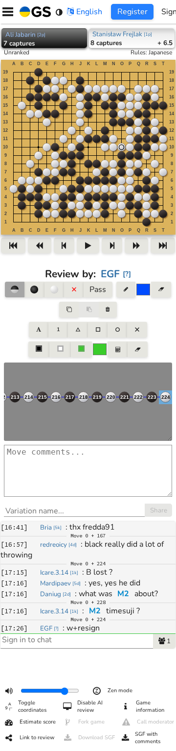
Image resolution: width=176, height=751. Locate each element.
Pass (97, 289)
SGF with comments (147, 737)
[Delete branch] (108, 309)
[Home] (33, 12)
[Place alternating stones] (14, 289)
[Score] (117, 349)
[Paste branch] (88, 309)
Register (132, 11)
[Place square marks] (98, 330)
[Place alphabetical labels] (38, 330)
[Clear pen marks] (161, 289)
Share (158, 510)
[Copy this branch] (69, 309)
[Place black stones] (34, 289)
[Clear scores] (138, 349)
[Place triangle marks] (78, 330)
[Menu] (8, 12)
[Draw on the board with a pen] (125, 289)
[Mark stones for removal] (74, 289)
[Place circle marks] (117, 330)
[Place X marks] (137, 330)
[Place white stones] (54, 289)
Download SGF (96, 737)
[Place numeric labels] (58, 330)
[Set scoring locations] (39, 349)
